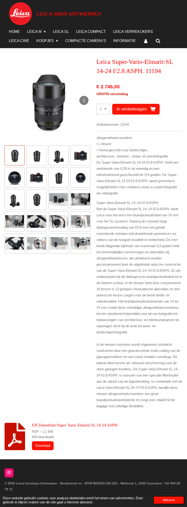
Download (42, 445)
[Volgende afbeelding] (83, 100)
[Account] (145, 41)
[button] (15, 155)
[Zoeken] (158, 41)
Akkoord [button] (169, 500)
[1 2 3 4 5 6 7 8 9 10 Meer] (103, 109)
